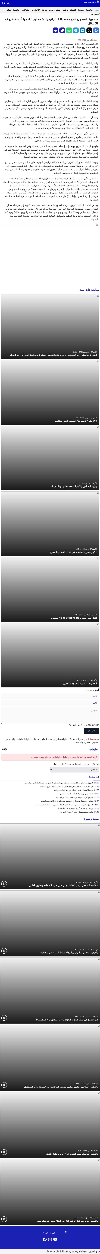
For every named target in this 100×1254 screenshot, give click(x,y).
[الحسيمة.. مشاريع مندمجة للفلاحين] (50, 655)
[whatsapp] (69, 30)
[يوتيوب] (55, 1239)
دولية (8, 10)
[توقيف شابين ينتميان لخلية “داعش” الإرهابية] (50, 812)
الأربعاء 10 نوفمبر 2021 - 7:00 (88, 40)
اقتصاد (73, 10)
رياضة (44, 10)
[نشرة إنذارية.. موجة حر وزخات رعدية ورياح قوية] (50, 797)
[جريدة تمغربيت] (91, 3)
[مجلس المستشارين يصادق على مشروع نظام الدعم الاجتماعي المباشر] (50, 801)
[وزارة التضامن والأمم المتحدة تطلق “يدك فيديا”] (50, 458)
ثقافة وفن (35, 10)
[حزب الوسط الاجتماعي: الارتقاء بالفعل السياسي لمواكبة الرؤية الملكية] (50, 786)
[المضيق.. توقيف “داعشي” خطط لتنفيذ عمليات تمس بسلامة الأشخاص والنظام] (50, 804)
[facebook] (96, 30)
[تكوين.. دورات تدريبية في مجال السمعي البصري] (50, 523)
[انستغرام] (50, 1239)
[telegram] (76, 30)
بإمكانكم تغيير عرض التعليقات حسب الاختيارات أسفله (76, 764)
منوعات (25, 10)
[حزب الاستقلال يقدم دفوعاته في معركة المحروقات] (50, 790)
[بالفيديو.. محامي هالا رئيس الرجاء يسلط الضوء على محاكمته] (50, 923)
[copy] (62, 30)
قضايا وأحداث (55, 10)
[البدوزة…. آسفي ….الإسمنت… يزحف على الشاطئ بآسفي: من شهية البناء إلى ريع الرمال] (50, 326)
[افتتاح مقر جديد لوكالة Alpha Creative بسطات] (50, 589)
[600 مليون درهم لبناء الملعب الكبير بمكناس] (50, 392)
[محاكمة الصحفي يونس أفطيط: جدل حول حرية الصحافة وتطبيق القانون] (50, 856)
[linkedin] (82, 30)
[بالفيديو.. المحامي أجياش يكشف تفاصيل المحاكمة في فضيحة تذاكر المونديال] (50, 1058)
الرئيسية (89, 10)
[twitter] (89, 30)
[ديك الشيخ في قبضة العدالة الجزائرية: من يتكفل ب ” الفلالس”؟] (50, 991)
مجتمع (65, 10)
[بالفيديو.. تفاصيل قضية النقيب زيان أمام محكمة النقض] (50, 1125)
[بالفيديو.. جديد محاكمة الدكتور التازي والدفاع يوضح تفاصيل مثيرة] (50, 1192)
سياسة (81, 10)
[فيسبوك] (45, 1239)
